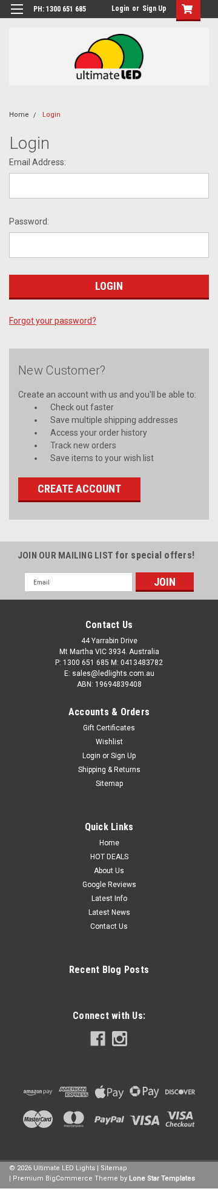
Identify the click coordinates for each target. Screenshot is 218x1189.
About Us (109, 870)
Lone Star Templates (162, 1178)
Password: (29, 221)
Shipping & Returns (109, 769)
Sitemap (109, 783)
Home (19, 115)
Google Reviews (109, 884)
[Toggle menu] (16, 16)
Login (120, 8)
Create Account (79, 488)
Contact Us (109, 926)
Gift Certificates (109, 728)
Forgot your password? (52, 321)
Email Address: (37, 162)
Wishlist (109, 742)
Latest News (109, 912)
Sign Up (154, 8)
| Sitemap (112, 1168)
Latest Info (109, 898)
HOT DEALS (109, 857)
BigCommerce (69, 1178)
